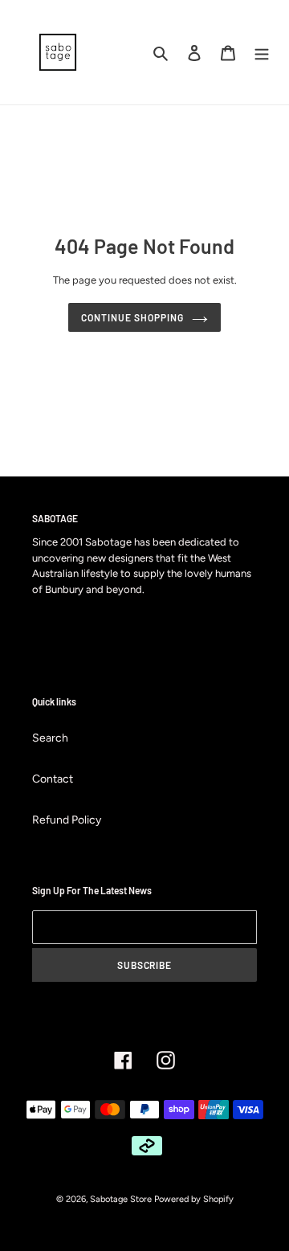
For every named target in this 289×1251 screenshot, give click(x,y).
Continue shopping (132, 317)
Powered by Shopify (194, 1199)
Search (50, 738)
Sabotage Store (121, 1199)
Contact (52, 779)
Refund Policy (66, 820)
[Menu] (262, 52)
